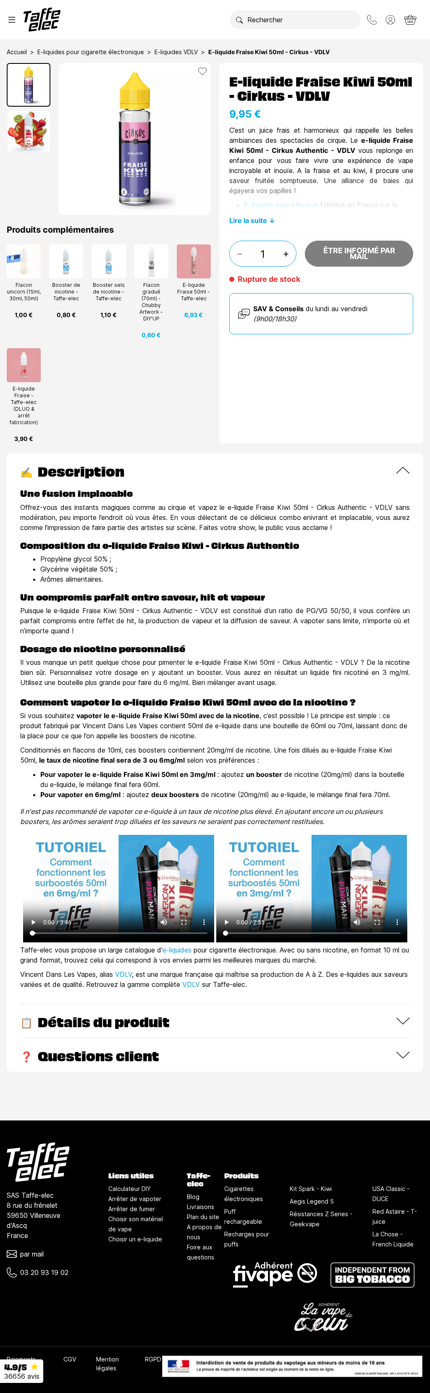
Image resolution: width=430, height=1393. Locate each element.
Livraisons (200, 1206)
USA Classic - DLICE (390, 1193)
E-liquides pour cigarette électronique (90, 51)
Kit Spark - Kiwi (311, 1188)
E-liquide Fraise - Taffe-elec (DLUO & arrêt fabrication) (24, 405)
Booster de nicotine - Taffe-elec (66, 292)
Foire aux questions (200, 1252)
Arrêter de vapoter (134, 1198)
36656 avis (21, 1376)
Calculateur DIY (129, 1188)
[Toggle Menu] (12, 20)
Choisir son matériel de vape (135, 1224)
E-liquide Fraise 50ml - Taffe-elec (193, 292)
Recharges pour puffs (246, 1239)
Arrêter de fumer (131, 1208)
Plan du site (203, 1216)
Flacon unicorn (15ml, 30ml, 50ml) (24, 292)
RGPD (153, 1359)
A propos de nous (204, 1232)
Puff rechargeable (243, 1216)
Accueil (17, 51)
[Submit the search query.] (239, 20)
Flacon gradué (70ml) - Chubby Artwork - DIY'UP (151, 302)
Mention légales (107, 1364)
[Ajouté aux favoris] (202, 71)
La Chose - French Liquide (393, 1239)
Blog (193, 1196)
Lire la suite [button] (248, 220)
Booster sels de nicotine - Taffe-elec (109, 292)
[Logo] (42, 19)
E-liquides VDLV (176, 51)
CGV (69, 1359)
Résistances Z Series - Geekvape (321, 1219)
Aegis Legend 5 (312, 1201)
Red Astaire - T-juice (394, 1216)
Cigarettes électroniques (243, 1193)
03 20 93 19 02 (44, 1272)
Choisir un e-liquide (135, 1239)
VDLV (123, 974)
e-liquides (177, 950)
